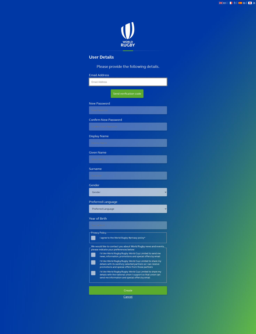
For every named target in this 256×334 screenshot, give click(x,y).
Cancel (128, 297)
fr (235, 3)
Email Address (99, 75)
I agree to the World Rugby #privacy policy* (122, 237)
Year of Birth (98, 218)
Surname (95, 169)
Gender (94, 185)
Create (128, 290)
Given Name (97, 152)
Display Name (99, 136)
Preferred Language (103, 202)
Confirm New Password (105, 120)
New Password (99, 103)
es (244, 3)
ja (254, 3)
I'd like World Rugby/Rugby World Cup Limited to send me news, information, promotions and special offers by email (130, 255)
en (224, 3)
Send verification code (127, 93)
